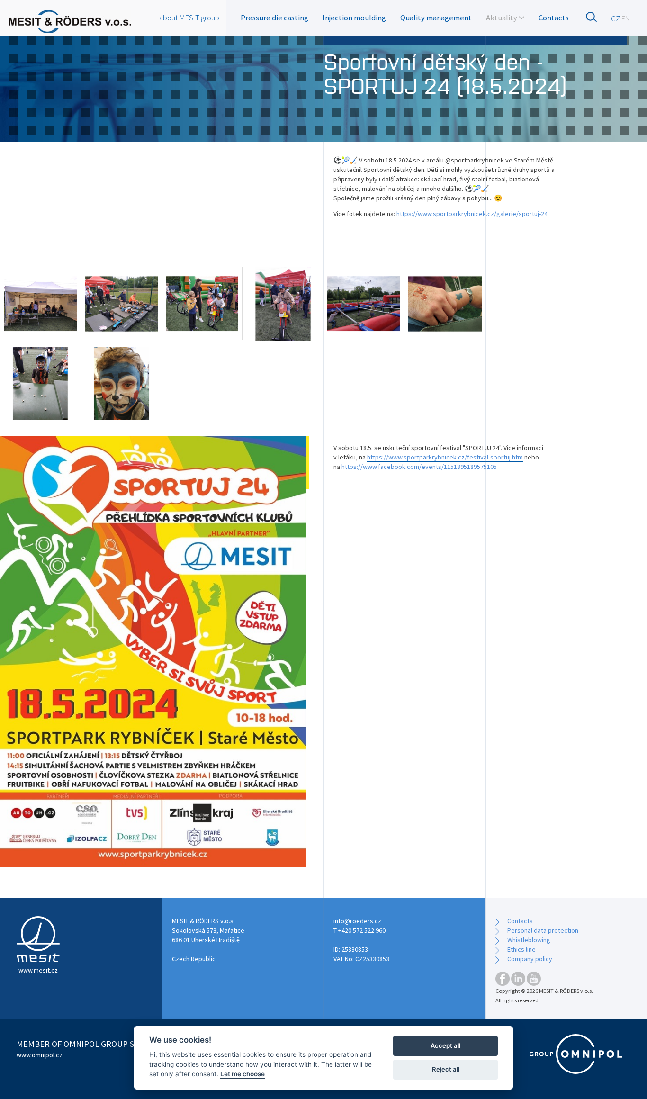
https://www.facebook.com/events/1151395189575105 (419, 466)
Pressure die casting (274, 17)
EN (625, 18)
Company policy (529, 959)
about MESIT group (189, 17)
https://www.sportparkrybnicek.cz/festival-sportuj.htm (445, 457)
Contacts (554, 17)
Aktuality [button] (502, 17)
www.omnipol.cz (40, 1055)
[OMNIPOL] (575, 1054)
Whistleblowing (528, 940)
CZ (615, 18)
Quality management (436, 17)
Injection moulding (354, 17)
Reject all (445, 1069)
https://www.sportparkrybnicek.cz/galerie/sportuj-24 (472, 213)
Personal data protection (542, 930)
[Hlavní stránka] (70, 21)
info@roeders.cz (357, 921)
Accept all (445, 1045)
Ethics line (521, 949)
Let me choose (242, 1074)
